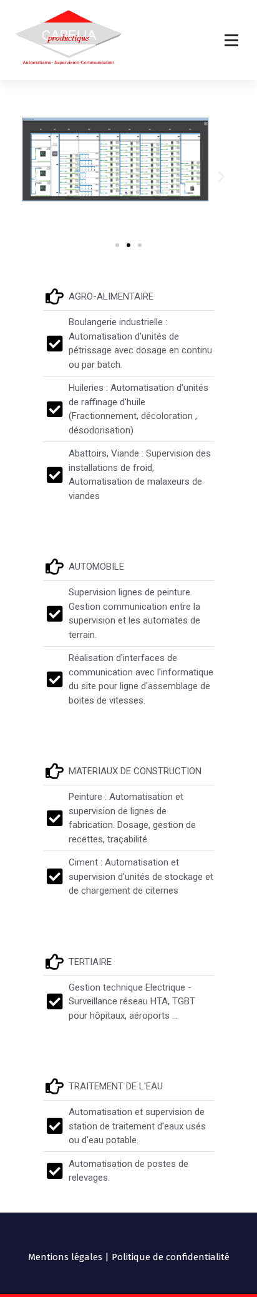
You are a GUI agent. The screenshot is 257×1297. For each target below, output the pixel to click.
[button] (36, 176)
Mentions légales (65, 1257)
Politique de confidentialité (171, 1257)
